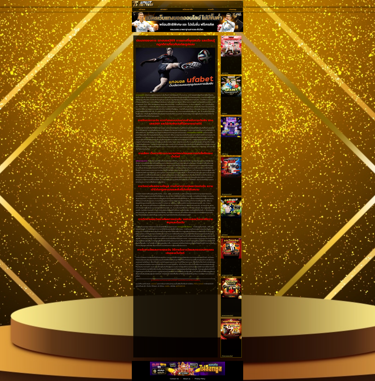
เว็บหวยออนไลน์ (227, 356)
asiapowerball (227, 275)
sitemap (232, 9)
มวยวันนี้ (153, 284)
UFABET (163, 9)
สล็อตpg (225, 154)
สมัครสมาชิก (188, 9)
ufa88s (167, 286)
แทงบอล (224, 235)
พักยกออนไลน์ (226, 194)
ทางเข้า (211, 9)
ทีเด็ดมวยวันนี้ (198, 284)
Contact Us (174, 379)
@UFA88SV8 (180, 286)
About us (186, 379)
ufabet (224, 113)
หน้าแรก (142, 9)
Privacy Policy (200, 379)
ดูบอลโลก (225, 73)
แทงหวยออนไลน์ (227, 315)
